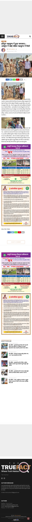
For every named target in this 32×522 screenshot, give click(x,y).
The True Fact (18, 515)
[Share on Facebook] (7, 79)
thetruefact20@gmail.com (12, 506)
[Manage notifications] (28, 518)
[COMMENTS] (24, 79)
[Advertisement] (16, 17)
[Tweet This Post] (10, 79)
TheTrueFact (11, 49)
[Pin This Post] (17, 79)
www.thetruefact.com (12, 504)
